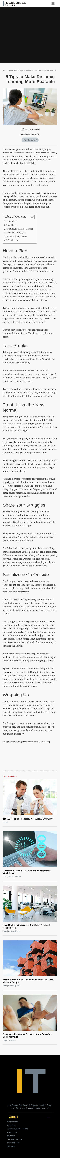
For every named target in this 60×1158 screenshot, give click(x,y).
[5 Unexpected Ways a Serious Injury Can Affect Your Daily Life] (30, 1013)
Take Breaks (11, 225)
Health (5, 822)
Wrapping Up (12, 240)
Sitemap (11, 1146)
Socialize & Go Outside (16, 236)
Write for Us (12, 1122)
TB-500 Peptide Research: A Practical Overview (27, 819)
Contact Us (12, 1132)
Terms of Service (14, 1139)
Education (13, 71)
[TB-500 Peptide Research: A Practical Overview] (30, 797)
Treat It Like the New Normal (19, 229)
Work (5, 931)
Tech (4, 877)
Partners (11, 1136)
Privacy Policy (13, 1143)
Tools (18, 931)
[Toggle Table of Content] (31, 217)
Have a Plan (11, 221)
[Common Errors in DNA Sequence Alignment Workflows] (30, 849)
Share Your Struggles (15, 232)
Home (5, 71)
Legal (5, 1040)
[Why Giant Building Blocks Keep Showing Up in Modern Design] (30, 958)
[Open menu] (54, 3)
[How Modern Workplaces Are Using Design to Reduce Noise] (30, 904)
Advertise (11, 1125)
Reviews (18, 877)
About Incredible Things (17, 1129)
